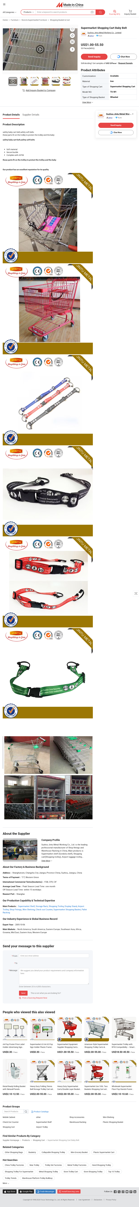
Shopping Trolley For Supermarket (19, 1171)
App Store (9, 1191)
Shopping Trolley (56, 906)
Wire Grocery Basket (79, 1152)
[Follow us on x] (119, 1191)
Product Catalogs (41, 1111)
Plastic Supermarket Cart (103, 1152)
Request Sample (125, 63)
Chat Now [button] (125, 56)
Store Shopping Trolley (93, 1171)
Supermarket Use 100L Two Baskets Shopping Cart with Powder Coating (96, 1089)
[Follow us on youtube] (127, 1191)
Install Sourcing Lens (70, 1191)
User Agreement (84, 1200)
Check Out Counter (11, 1122)
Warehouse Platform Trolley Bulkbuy (37, 1178)
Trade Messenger (45, 1191)
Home (5, 20)
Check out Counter (44, 909)
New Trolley (34, 1165)
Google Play (26, 1191)
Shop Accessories (77, 1117)
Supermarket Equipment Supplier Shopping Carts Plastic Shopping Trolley (67, 1047)
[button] (4, 4)
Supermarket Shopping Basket (67, 909)
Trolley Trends (10, 1178)
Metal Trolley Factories (76, 1165)
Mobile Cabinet (9, 1117)
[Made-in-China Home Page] (69, 4)
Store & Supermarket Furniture (34, 20)
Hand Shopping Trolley (101, 1165)
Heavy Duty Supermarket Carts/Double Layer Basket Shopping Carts (68, 1089)
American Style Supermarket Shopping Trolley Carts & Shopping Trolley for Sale (96, 1047)
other (38, 1117)
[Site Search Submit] (100, 12)
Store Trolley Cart (71, 1171)
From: (15, 956)
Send (23, 993)
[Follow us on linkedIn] (134, 1191)
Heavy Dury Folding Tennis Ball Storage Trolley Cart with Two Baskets (42, 1089)
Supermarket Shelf (26, 906)
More (5, 1183)
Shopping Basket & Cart (60, 20)
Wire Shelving (29, 909)
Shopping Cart (9, 1127)
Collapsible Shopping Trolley (53, 1152)
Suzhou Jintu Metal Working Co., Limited (104, 32)
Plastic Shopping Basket (113, 1122)
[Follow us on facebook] (115, 1191)
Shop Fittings (16, 909)
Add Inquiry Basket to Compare (40, 90)
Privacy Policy (111, 1200)
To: (16, 963)
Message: (14, 970)
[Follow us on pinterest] (130, 1191)
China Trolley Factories (14, 1165)
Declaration (98, 1200)
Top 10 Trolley (114, 1171)
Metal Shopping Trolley (48, 1171)
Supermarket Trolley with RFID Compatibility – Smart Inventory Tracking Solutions (124, 1047)
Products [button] (27, 12)
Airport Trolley (42, 1127)
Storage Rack (42, 906)
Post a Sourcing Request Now (33, 998)
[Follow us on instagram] (123, 1191)
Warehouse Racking (78, 1122)
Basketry (32, 1152)
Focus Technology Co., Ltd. (51, 1200)
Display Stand (71, 906)
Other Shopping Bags (14, 1152)
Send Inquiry (94, 56)
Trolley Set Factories (53, 1165)
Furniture (14, 20)
